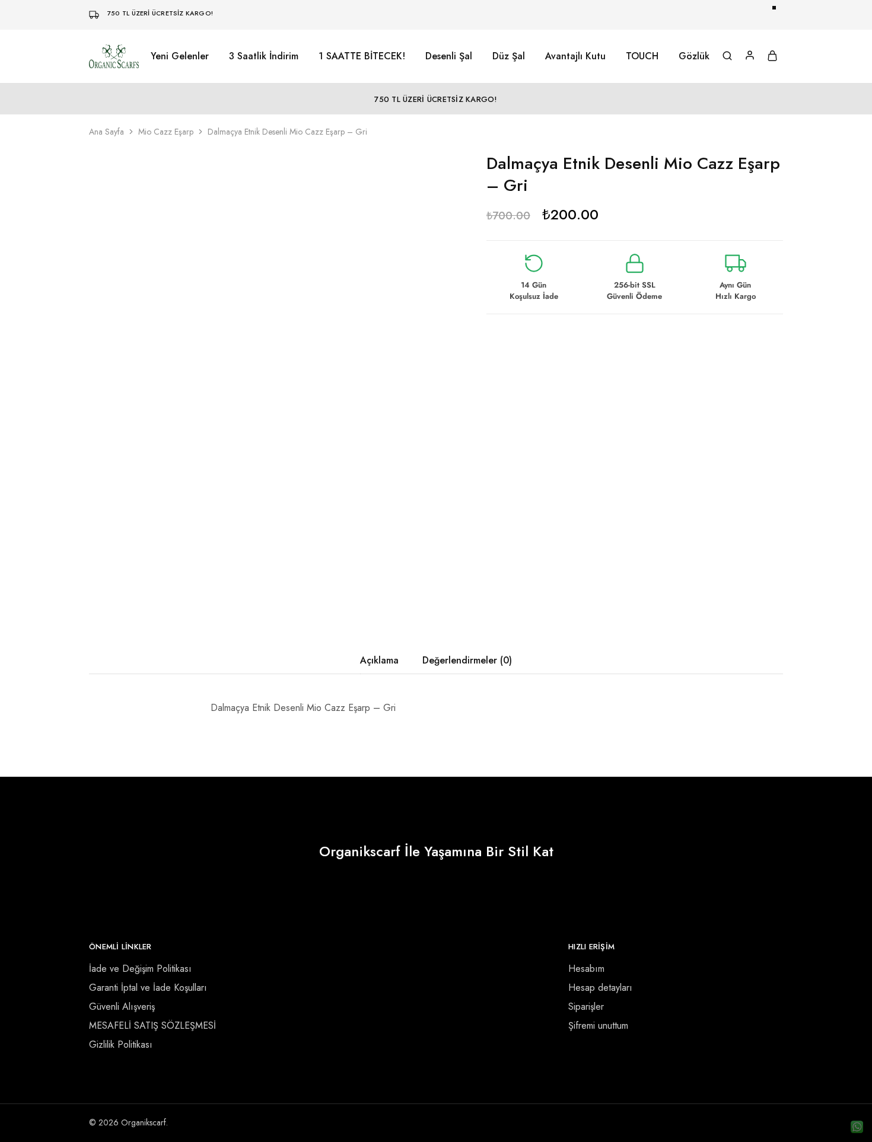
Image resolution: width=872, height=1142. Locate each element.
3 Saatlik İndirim (263, 56)
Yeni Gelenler (180, 56)
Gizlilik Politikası (120, 1044)
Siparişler (586, 1006)
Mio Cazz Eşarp (165, 132)
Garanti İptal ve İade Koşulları (148, 987)
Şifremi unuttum (598, 1025)
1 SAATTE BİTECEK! (362, 56)
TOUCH (642, 56)
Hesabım (586, 968)
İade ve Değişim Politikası (140, 968)
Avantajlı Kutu (575, 56)
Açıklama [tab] (379, 660)
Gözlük (694, 56)
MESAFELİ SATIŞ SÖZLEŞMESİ (152, 1025)
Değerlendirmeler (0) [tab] (467, 660)
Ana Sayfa (106, 132)
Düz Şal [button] (508, 56)
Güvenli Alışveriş (122, 1006)
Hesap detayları (600, 987)
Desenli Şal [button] (448, 56)
